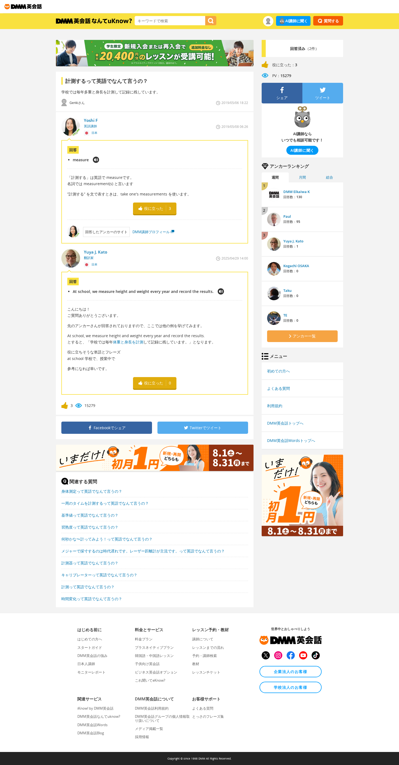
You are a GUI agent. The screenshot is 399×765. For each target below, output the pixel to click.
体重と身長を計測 (128, 341)
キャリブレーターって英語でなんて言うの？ (99, 574)
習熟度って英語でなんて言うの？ (89, 527)
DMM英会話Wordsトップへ (291, 440)
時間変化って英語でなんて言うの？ (91, 598)
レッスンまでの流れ (208, 647)
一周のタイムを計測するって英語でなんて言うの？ (105, 503)
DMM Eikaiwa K (296, 191)
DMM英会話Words (92, 724)
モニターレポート (91, 672)
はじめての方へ (89, 639)
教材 (195, 663)
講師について (202, 639)
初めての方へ (278, 371)
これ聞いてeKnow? (150, 680)
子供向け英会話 (147, 663)
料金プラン (144, 639)
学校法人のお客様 (290, 687)
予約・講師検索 (204, 655)
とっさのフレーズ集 (208, 716)
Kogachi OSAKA (296, 265)
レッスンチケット (206, 672)
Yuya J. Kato (293, 241)
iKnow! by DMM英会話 (95, 708)
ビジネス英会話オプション (156, 672)
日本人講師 (86, 663)
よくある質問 (278, 388)
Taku (287, 290)
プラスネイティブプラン (154, 647)
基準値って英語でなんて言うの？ (89, 515)
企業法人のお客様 (290, 671)
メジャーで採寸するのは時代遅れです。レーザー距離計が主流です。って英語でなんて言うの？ (143, 551)
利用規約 (274, 405)
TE (285, 315)
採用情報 (142, 736)
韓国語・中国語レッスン (154, 655)
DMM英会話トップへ (285, 423)
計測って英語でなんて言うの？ (88, 586)
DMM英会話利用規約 (152, 708)
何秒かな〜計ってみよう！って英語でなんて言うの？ (107, 539)
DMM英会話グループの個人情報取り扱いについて (162, 718)
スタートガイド (89, 647)
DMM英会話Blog (90, 733)
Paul (287, 216)
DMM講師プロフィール (151, 231)
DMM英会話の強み (92, 655)
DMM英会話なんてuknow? (98, 716)
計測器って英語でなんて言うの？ (89, 562)
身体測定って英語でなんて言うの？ (91, 491)
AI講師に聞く (296, 20)
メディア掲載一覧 (149, 728)
